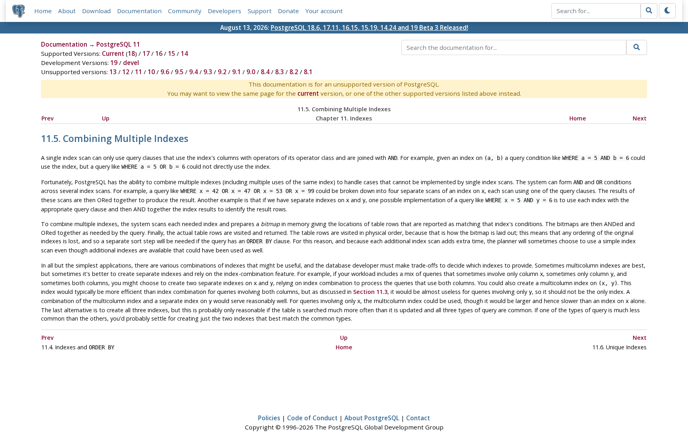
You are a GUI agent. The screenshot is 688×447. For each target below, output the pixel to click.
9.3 (207, 72)
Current (113, 53)
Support (260, 11)
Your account (324, 11)
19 (113, 63)
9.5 (179, 72)
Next (640, 118)
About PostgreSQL (371, 418)
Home (43, 11)
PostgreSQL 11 (118, 44)
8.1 (308, 72)
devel (131, 63)
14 (184, 53)
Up (105, 118)
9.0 (250, 72)
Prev (47, 118)
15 (171, 53)
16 (158, 53)
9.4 (193, 72)
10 (151, 72)
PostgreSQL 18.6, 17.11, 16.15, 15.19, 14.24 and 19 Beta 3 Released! (369, 28)
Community (184, 11)
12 (125, 72)
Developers (224, 11)
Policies (269, 418)
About (67, 11)
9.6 (164, 72)
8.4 (265, 72)
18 (131, 53)
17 (146, 53)
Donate (288, 11)
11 (138, 72)
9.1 (236, 72)
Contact (418, 418)
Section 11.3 (370, 291)
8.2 (293, 72)
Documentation (139, 11)
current (308, 93)
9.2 (222, 72)
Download (96, 11)
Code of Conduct (312, 418)
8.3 (279, 72)
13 (113, 72)
